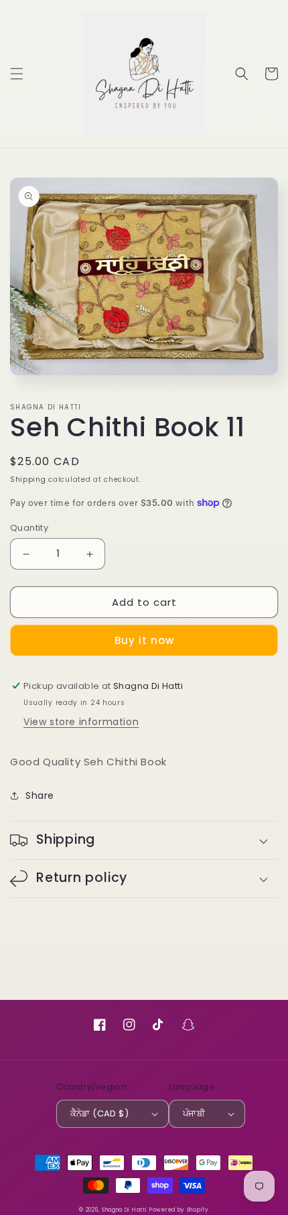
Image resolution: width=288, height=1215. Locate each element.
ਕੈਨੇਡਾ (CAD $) (99, 1113)
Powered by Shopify (179, 1210)
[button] (16, 73)
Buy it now (144, 640)
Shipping (28, 479)
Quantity (29, 527)
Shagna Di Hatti (124, 1210)
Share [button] (39, 795)
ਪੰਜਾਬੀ (194, 1113)
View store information (81, 721)
